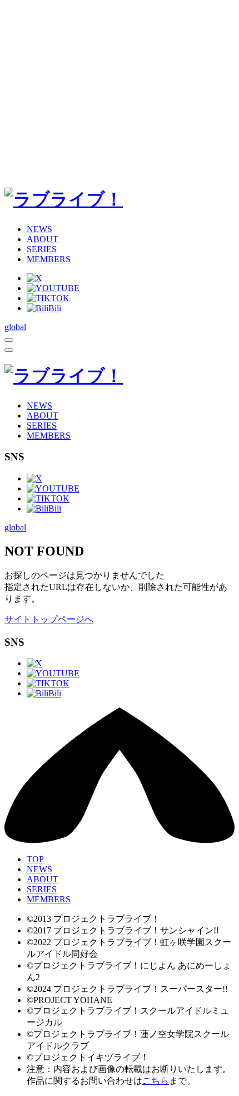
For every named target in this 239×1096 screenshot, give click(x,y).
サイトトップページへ (48, 619)
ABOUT (42, 239)
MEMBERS (49, 259)
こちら (155, 1080)
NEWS (39, 229)
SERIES (42, 249)
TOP (35, 859)
